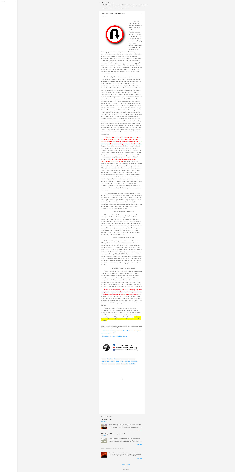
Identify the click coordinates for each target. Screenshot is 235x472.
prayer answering (111, 363)
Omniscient (104, 363)
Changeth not (110, 358)
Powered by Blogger (126, 464)
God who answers (105, 361)
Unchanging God (124, 363)
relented (118, 363)
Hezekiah (113, 361)
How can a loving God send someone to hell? (112, 448)
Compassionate (124, 358)
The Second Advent (106, 419)
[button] (141, 13)
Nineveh (121, 361)
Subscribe (128, 8)
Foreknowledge (132, 358)
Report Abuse (126, 469)
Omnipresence (134, 361)
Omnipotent (127, 361)
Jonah (117, 361)
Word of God (132, 363)
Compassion (116, 358)
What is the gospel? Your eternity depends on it (113, 433)
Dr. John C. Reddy (108, 3)
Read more (139, 430)
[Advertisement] (149, 29)
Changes (104, 358)
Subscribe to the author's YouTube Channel (114, 336)
